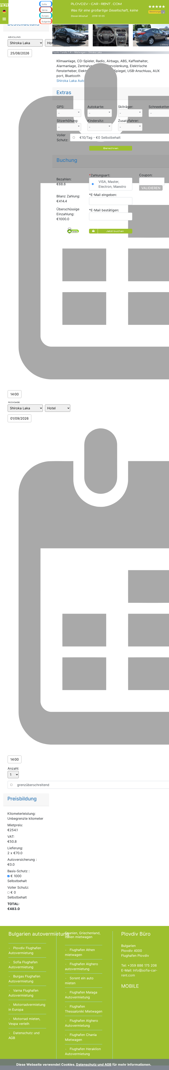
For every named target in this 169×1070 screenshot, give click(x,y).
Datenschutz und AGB (93, 1064)
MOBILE (130, 986)
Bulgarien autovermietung (38, 934)
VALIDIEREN (150, 188)
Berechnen (110, 148)
